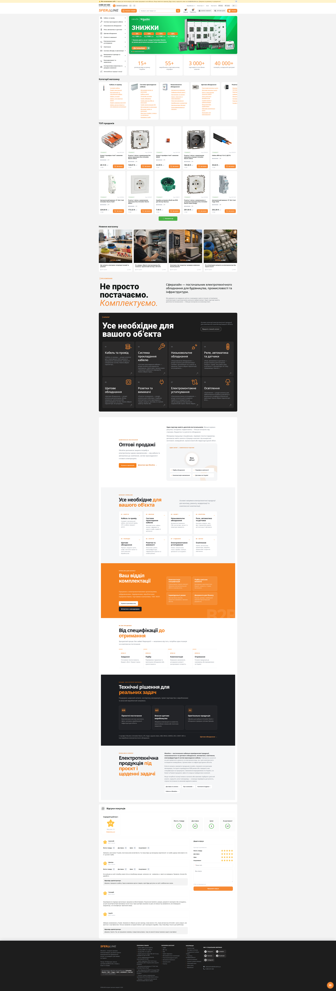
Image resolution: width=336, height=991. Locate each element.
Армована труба (146, 117)
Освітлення (107, 47)
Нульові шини (166, 962)
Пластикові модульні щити (210, 88)
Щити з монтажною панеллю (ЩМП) (208, 93)
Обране (185, 11)
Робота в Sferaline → (172, 791)
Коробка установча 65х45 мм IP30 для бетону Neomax (167, 200)
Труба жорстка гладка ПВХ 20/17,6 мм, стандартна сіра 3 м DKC (148, 954)
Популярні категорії (167, 945)
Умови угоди (190, 948)
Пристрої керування (177, 101)
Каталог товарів (130, 11)
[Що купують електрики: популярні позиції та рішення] (115, 246)
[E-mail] (130, 5)
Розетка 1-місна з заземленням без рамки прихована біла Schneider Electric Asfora (139, 157)
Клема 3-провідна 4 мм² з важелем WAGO (111, 156)
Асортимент (197, 860)
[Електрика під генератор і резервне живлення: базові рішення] (185, 246)
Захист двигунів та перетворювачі (177, 97)
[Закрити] (236, 1)
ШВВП (164, 947)
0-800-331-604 (209, 969)
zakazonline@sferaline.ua (213, 966)
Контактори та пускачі (178, 94)
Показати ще (169, 218)
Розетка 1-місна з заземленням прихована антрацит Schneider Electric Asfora (194, 157)
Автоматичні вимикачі (178, 90)
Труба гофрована (146, 98)
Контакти (214, 6)
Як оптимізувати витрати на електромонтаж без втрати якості (220, 265)
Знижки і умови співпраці (194, 961)
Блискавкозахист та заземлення (110, 61)
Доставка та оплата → (173, 786)
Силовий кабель (115, 88)
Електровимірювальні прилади (178, 108)
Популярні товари (143, 945)
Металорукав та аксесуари (149, 107)
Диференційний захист (178, 92)
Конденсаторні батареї (178, 105)
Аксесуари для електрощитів (206, 113)
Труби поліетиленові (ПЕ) (148, 105)
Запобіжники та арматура (179, 103)
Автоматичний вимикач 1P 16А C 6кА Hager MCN (224, 200)
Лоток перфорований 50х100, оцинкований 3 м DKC (145, 958)
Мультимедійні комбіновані (206, 105)
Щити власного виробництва (206, 97)
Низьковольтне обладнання (112, 26)
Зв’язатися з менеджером (130, 609)
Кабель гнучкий (115, 96)
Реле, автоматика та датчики (113, 29)
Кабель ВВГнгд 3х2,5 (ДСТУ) (145, 947)
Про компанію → (188, 786)
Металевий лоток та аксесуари (147, 91)
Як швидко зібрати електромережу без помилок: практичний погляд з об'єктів (148, 265)
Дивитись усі (110, 832)
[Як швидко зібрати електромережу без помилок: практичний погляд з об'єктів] (150, 246)
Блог (207, 6)
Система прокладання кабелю (113, 22)
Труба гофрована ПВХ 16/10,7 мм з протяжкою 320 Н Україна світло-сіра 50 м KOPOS (147, 962)
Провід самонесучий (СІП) (118, 103)
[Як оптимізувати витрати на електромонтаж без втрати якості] (220, 246)
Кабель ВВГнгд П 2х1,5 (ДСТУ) (221, 155)
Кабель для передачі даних (116, 99)
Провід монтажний (116, 90)
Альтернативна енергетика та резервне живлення (113, 67)
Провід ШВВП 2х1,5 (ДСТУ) (145, 949)
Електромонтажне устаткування (109, 42)
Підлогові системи (146, 96)
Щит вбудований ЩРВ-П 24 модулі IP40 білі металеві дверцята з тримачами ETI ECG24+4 (148, 971)
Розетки (165, 964)
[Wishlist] (125, 137)
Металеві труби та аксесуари (146, 110)
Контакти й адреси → (204, 786)
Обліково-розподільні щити (208, 109)
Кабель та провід (109, 18)
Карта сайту (190, 965)
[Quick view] (125, 134)
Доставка (196, 854)
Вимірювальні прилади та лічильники (112, 55)
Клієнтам (200, 6)
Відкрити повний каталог (211, 329)
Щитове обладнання (110, 33)
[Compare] (125, 141)
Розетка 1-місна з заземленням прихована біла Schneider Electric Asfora (138, 201)
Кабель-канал (145, 94)
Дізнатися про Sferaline (147, 465)
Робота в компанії (192, 959)
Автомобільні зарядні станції (113, 71)
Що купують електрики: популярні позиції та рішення (114, 265)
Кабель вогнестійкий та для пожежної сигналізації (118, 106)
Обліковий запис (191, 963)
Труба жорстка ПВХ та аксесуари (147, 101)
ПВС (164, 952)
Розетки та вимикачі (110, 37)
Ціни (195, 857)
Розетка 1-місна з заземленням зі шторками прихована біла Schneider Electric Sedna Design (195, 201)
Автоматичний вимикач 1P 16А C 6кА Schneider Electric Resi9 (112, 200)
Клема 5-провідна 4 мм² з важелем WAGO (167, 156)
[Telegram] (134, 5)
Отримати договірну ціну (128, 603)
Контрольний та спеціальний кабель (116, 93)
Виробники (190, 6)
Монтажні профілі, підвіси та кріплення (149, 114)
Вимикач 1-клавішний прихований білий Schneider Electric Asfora (147, 979)
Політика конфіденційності (190, 956)
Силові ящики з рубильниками (206, 101)
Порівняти (193, 11)
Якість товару (198, 851)
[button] (131, 51)
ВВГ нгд (165, 949)
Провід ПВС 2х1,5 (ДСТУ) (144, 952)
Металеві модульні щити (209, 90)
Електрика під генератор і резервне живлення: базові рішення (185, 265)
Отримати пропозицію (127, 465)
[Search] (178, 11)
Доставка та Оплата (192, 950)
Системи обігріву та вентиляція (114, 51)
